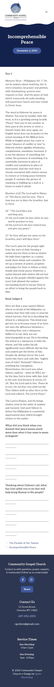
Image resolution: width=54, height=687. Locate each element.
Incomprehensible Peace (22, 547)
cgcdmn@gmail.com (27, 624)
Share (27, 589)
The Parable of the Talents (24, 543)
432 (26, 616)
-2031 (32, 616)
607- (21, 616)
